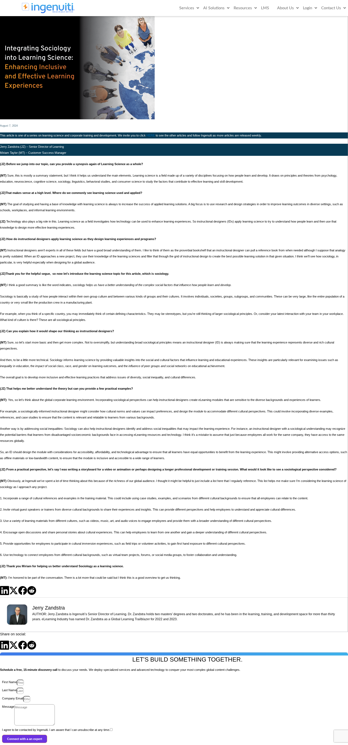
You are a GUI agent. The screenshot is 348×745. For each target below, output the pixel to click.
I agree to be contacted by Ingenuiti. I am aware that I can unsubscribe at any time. (56, 729)
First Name (9, 682)
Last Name (9, 690)
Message (8, 706)
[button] (4, 590)
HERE (150, 135)
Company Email (12, 698)
